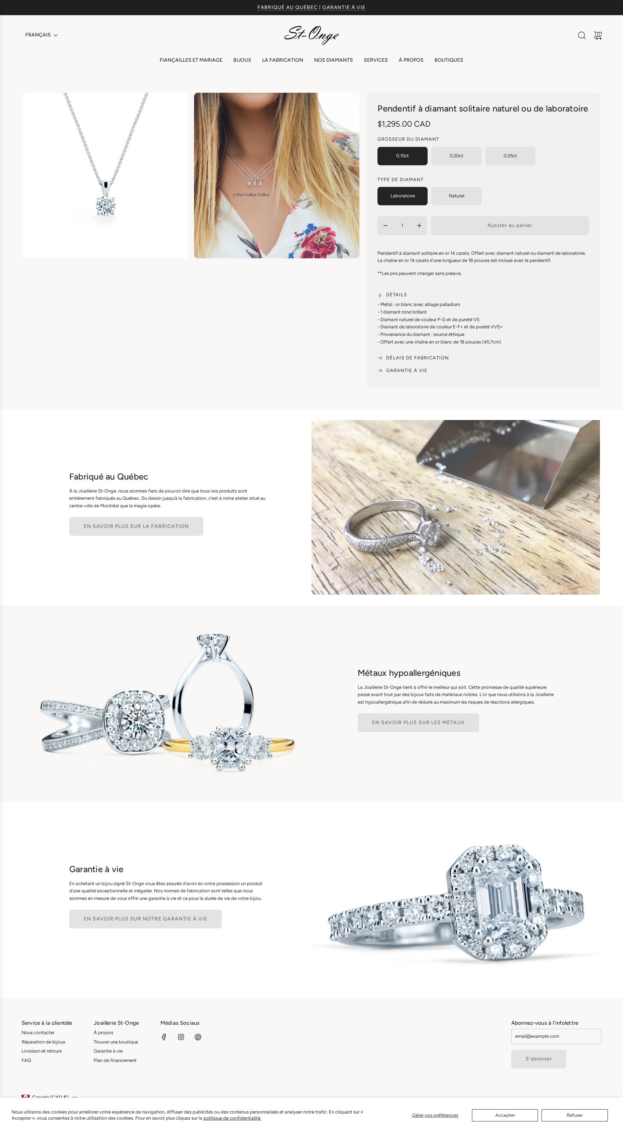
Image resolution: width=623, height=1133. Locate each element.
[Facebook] (164, 1037)
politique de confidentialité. (232, 1118)
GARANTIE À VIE (344, 7)
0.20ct (456, 155)
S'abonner (539, 1059)
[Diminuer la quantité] (385, 225)
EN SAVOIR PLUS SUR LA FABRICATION (136, 526)
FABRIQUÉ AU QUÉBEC (287, 7)
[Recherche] (582, 35)
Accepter (505, 1115)
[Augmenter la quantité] (419, 225)
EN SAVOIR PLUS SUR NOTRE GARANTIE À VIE (145, 919)
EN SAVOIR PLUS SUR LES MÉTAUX (418, 722)
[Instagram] (181, 1037)
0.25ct (510, 155)
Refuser (575, 1115)
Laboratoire (402, 195)
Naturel (456, 195)
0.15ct (402, 155)
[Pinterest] (198, 1037)
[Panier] (598, 35)
